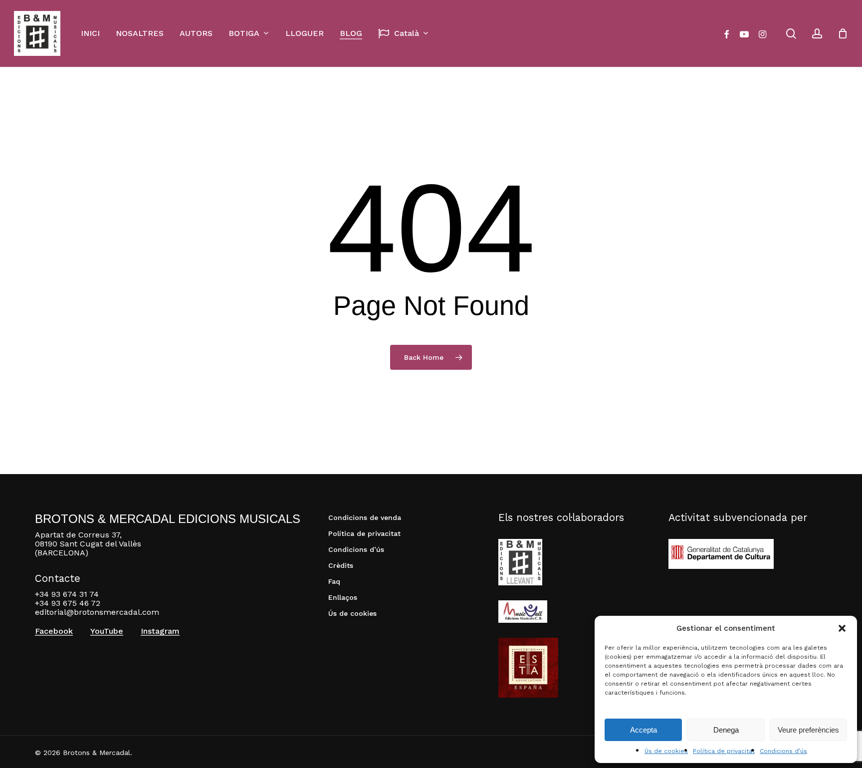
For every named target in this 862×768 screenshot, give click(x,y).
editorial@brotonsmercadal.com (97, 612)
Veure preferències (808, 730)
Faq (334, 581)
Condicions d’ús (783, 751)
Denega (726, 730)
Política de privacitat (724, 751)
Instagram (160, 631)
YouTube (106, 631)
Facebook (54, 631)
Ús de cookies (666, 751)
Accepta (643, 730)
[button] (842, 628)
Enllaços (342, 597)
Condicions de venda (364, 517)
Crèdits (340, 565)
